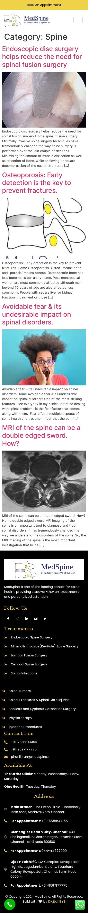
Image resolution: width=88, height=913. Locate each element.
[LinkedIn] (27, 618)
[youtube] (36, 618)
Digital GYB (56, 901)
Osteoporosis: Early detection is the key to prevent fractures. (36, 183)
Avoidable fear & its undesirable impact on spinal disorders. (36, 314)
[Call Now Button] (9, 904)
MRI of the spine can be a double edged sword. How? (41, 435)
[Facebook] (8, 618)
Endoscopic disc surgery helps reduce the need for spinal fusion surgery (42, 56)
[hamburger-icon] (78, 20)
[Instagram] (17, 618)
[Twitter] (45, 618)
